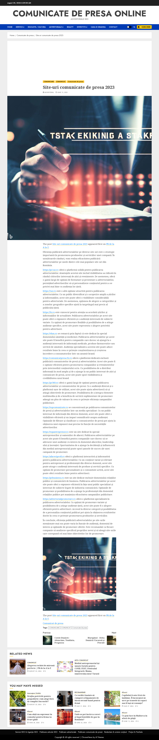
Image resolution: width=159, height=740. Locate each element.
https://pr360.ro (50, 382)
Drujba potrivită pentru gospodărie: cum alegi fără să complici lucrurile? (40, 699)
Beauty (70, 27)
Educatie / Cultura (37, 27)
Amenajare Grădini (34, 693)
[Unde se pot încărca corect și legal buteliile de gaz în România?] (65, 717)
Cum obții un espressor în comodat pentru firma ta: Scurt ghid (39, 717)
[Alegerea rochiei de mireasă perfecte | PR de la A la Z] (17, 667)
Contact (113, 27)
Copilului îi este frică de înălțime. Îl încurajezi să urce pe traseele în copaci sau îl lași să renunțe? (134, 699)
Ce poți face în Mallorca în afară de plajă (134, 717)
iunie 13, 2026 (129, 721)
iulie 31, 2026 (81, 706)
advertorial (49, 92)
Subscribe (146, 27)
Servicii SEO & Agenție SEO (26, 732)
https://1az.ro (49, 291)
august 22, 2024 (35, 671)
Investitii (81, 27)
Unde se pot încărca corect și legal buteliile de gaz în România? (87, 717)
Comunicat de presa (53, 623)
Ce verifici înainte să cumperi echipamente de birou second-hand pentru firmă (87, 699)
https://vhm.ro (50, 333)
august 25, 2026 (35, 705)
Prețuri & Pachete (136, 732)
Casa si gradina (98, 27)
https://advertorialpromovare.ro (59, 499)
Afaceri (124, 692)
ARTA (77, 660)
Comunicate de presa (75, 82)
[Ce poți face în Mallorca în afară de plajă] (112, 717)
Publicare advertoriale (67, 732)
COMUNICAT (60, 82)
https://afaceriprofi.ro (54, 456)
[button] (134, 27)
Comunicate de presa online (79, 13)
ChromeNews (87, 737)
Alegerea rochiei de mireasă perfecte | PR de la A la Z (41, 666)
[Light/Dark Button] (129, 27)
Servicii (19, 27)
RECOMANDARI (80, 692)
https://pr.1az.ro (51, 269)
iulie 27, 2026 (129, 706)
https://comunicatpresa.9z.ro (57, 358)
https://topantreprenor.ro (56, 431)
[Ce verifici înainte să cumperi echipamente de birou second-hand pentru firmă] (65, 699)
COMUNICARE (49, 82)
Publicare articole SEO (48, 732)
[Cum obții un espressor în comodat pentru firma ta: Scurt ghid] (17, 717)
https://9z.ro (49, 312)
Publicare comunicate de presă (90, 732)
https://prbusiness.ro (53, 477)
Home (9, 27)
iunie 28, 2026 (34, 723)
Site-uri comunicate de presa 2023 (69, 244)
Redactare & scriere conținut (115, 732)
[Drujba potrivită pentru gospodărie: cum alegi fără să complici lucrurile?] (17, 699)
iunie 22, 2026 (81, 723)
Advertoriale (55, 27)
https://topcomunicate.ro (55, 407)
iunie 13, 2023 (63, 92)
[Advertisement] (79, 58)
